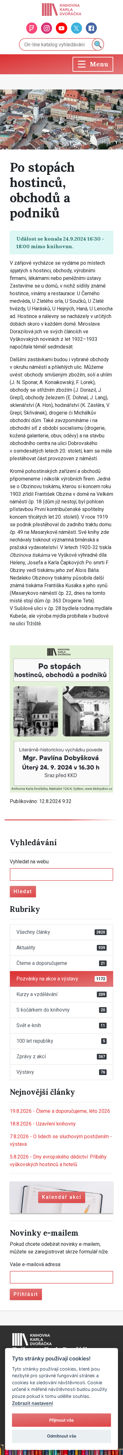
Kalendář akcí (61, 1197)
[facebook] (91, 28)
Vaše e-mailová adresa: (35, 1264)
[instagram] (46, 28)
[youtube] (61, 28)
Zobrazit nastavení (32, 1403)
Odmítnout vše (61, 1435)
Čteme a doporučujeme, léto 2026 (60, 1111)
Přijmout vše (61, 1420)
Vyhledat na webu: (30, 862)
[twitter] (76, 28)
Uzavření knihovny (43, 1124)
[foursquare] (31, 28)
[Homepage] (61, 9)
